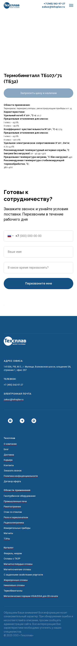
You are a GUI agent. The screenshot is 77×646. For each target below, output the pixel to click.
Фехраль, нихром (13, 553)
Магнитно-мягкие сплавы (17, 569)
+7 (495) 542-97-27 (13, 385)
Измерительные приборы (17, 528)
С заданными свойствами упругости (23, 574)
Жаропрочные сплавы (16, 580)
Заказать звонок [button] (12, 470)
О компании (10, 444)
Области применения (17, 490)
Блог (6, 449)
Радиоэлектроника (14, 522)
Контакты (9, 465)
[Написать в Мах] (32, 420)
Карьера (8, 460)
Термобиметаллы (13, 590)
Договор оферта (12, 481)
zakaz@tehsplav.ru (53, 6)
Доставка (9, 454)
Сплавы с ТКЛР (12, 558)
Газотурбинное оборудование (20, 496)
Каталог (9, 547)
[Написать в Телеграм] (20, 420)
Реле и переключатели (16, 517)
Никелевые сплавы (14, 585)
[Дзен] (9, 420)
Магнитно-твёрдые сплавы (18, 564)
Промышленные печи (15, 501)
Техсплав (9, 438)
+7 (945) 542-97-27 (54, 3)
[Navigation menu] (71, 5)
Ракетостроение (12, 506)
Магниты (8, 533)
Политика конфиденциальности (21, 476)
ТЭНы (7, 538)
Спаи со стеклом (13, 512)
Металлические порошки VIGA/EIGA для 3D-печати (31, 596)
